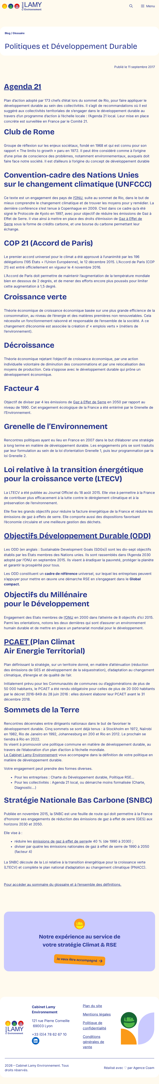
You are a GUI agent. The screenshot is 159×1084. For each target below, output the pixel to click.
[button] (131, 6)
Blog (7, 33)
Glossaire (19, 33)
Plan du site (92, 1006)
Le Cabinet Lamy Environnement (31, 755)
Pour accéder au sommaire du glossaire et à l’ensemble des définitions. (62, 884)
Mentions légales (97, 1014)
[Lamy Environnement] (22, 6)
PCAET (17, 641)
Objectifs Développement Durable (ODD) (77, 535)
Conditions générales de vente (93, 1042)
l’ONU (77, 198)
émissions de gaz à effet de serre (60, 841)
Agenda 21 (22, 86)
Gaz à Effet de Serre (89, 402)
